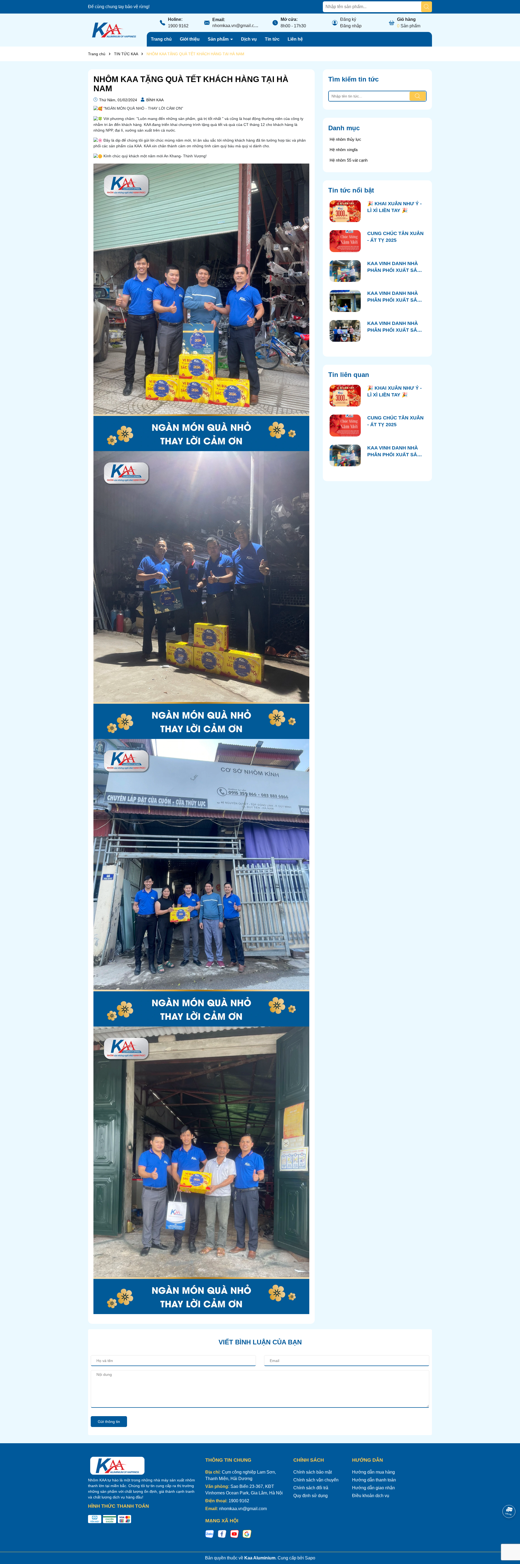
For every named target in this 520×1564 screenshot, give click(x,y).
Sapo (310, 1558)
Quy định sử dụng (310, 1495)
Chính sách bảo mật (312, 1472)
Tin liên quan (348, 374)
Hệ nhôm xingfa (344, 149)
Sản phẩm (219, 39)
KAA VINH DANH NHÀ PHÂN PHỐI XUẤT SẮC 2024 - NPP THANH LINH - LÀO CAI (395, 327)
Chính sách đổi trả (310, 1487)
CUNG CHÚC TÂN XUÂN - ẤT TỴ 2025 (395, 237)
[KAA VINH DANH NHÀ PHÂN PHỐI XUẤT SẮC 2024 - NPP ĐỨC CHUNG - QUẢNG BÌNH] (345, 271)
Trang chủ (161, 39)
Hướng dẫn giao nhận (373, 1487)
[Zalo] (209, 1534)
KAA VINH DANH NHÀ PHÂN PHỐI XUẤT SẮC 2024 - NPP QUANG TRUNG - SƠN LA (394, 297)
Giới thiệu (190, 39)
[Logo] (113, 30)
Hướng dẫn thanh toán (374, 1480)
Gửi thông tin (109, 1421)
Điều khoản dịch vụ (370, 1495)
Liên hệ (295, 39)
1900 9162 (178, 26)
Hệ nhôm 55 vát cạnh (349, 160)
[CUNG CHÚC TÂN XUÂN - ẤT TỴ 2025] (345, 241)
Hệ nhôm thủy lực (345, 139)
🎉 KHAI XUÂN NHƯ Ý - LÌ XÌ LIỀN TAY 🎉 (394, 207)
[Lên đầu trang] (509, 1531)
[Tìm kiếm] (426, 6)
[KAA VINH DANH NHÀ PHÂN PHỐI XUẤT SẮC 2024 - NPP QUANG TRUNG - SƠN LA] (345, 301)
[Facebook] (222, 1534)
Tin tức (272, 39)
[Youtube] (234, 1534)
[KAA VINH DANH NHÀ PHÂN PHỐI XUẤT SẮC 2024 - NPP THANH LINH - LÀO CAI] (345, 331)
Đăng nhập (351, 26)
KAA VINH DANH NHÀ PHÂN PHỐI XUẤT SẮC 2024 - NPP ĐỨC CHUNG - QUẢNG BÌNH (395, 267)
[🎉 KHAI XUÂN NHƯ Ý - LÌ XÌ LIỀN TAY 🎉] (345, 211)
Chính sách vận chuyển (316, 1480)
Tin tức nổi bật (351, 190)
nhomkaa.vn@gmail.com (236, 25)
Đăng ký (348, 19)
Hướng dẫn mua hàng (373, 1472)
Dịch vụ (249, 39)
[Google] (247, 1534)
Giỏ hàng (406, 19)
